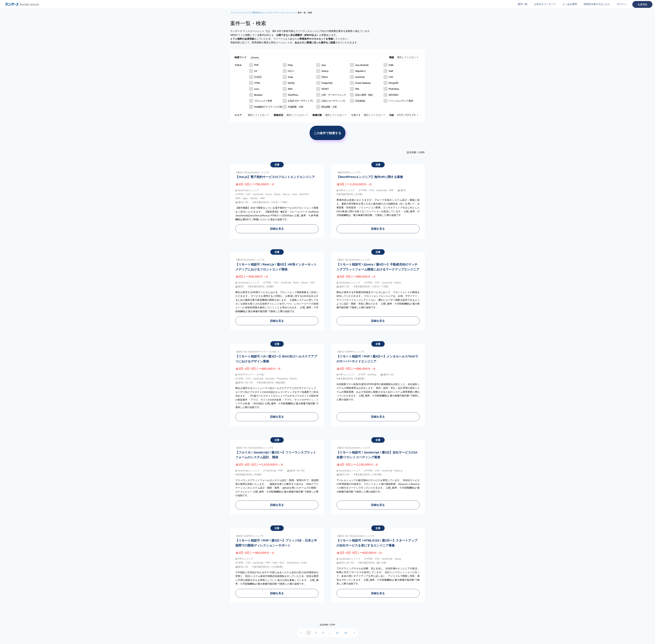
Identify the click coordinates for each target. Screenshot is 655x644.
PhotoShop (394, 89)
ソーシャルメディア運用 (401, 100)
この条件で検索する (327, 133)
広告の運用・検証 (364, 94)
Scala (290, 77)
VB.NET (325, 89)
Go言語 (257, 77)
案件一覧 (522, 4)
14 (345, 632)
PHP (256, 65)
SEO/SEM (393, 94)
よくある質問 (570, 4)
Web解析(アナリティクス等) (268, 106)
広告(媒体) (360, 100)
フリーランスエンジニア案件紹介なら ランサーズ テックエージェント (262, 12)
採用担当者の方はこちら (597, 4)
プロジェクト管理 (263, 100)
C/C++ (291, 71)
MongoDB (393, 83)
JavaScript (360, 77)
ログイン (621, 4)
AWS (290, 89)
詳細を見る (277, 228)
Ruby (290, 65)
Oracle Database (363, 83)
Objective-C (360, 71)
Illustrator (258, 94)
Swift (391, 71)
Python (324, 77)
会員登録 (642, 4)
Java (323, 65)
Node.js (324, 71)
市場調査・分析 (295, 106)
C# (255, 71)
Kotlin (391, 65)
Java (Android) (361, 65)
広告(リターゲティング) (333, 100)
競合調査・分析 (329, 106)
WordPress (293, 94)
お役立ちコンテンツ (545, 4)
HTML (257, 83)
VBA (357, 89)
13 (337, 632)
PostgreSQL (327, 83)
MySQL (291, 83)
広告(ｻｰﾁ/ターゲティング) (300, 100)
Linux (256, 89)
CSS (391, 77)
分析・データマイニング (333, 94)
